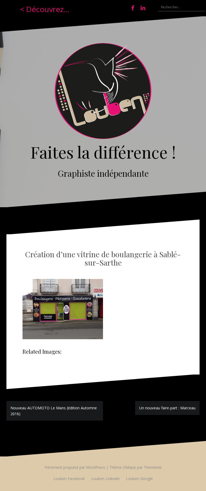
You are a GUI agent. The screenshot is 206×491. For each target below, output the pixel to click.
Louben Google (139, 478)
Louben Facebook (69, 478)
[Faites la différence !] (103, 92)
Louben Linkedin (105, 478)
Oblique (129, 467)
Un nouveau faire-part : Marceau (167, 407)
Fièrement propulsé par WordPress (75, 467)
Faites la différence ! (103, 152)
